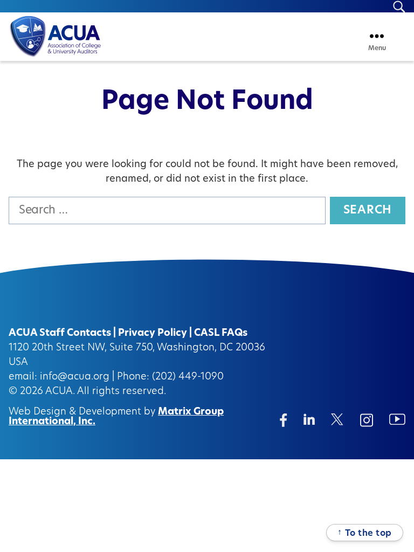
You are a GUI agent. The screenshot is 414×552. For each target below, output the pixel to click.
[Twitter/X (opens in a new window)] (337, 419)
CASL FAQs (220, 334)
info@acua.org (74, 377)
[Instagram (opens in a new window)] (366, 420)
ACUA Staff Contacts (60, 334)
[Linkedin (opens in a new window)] (309, 419)
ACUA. (60, 392)
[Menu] (377, 36)
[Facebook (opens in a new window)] (283, 420)
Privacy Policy (152, 334)
